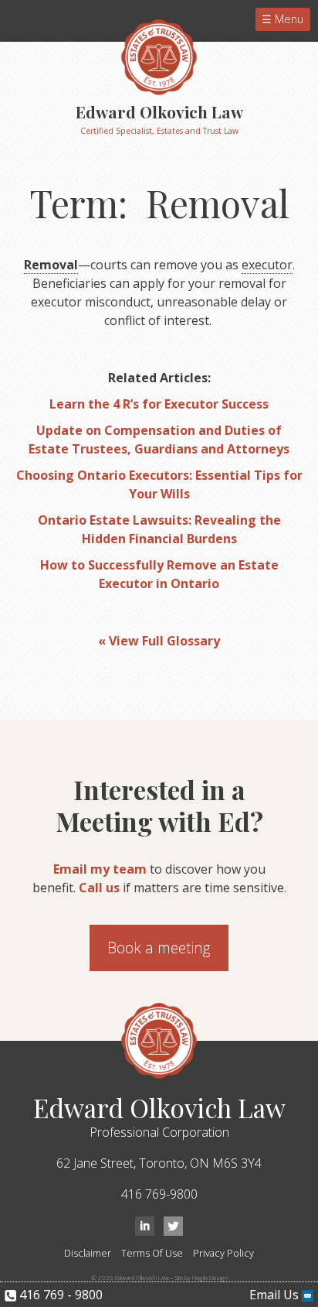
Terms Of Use (152, 1253)
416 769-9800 (159, 1194)
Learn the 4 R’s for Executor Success (159, 403)
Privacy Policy (223, 1253)
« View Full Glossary (159, 640)
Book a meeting (159, 947)
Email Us (275, 1294)
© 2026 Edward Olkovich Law (130, 1277)
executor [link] (267, 264)
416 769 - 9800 (59, 1294)
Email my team (100, 869)
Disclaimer (87, 1253)
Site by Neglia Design (201, 1277)
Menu (287, 19)
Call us (99, 887)
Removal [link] (51, 264)
